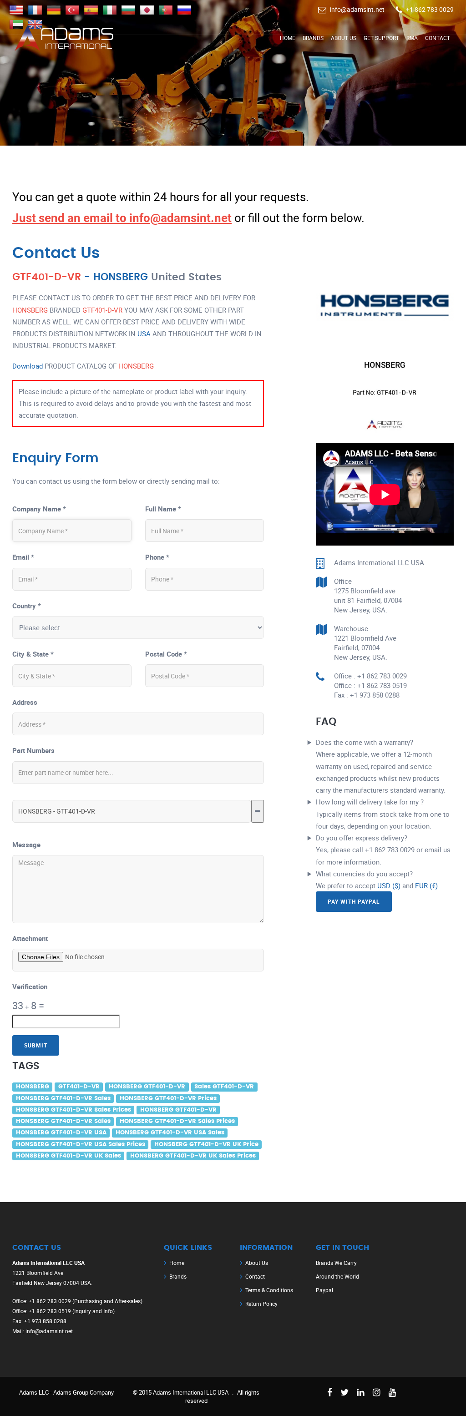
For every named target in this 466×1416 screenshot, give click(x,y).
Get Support (381, 37)
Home (287, 37)
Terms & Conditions (269, 1290)
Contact (437, 37)
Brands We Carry (336, 1262)
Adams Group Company (83, 1392)
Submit (35, 1045)
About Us (343, 37)
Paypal (324, 1290)
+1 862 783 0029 (430, 9)
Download (27, 365)
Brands (313, 37)
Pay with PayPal (354, 901)
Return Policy (261, 1303)
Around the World (337, 1276)
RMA (412, 37)
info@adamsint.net (357, 9)
